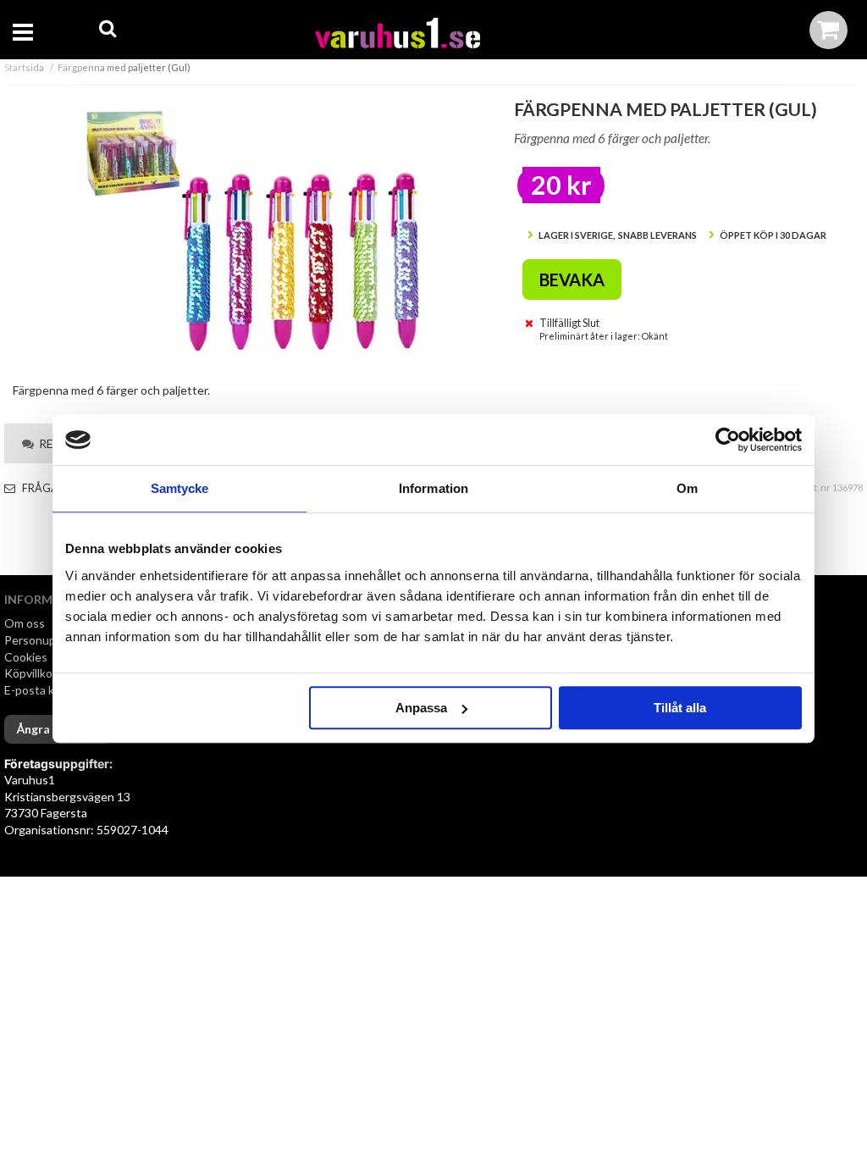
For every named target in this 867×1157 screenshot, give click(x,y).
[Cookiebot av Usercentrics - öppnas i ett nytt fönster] (728, 439)
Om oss (24, 623)
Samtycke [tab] (180, 488)
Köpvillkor (30, 673)
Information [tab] (433, 488)
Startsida (24, 67)
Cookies (25, 657)
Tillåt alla (680, 707)
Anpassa (421, 707)
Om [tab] (687, 488)
